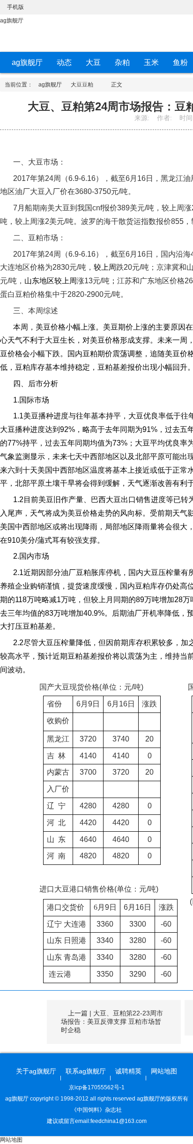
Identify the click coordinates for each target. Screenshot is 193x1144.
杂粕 (122, 62)
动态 (64, 62)
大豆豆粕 (82, 84)
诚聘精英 (128, 1071)
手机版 (15, 7)
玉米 (151, 62)
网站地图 (164, 1071)
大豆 (93, 62)
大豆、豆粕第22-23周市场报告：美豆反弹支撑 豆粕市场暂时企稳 (112, 1021)
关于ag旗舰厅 (36, 1071)
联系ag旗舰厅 (86, 1071)
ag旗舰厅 (11, 20)
